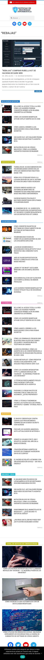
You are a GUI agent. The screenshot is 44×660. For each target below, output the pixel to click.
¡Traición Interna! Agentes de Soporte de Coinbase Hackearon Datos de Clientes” (27, 451)
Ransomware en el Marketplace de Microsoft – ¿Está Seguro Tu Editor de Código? (27, 511)
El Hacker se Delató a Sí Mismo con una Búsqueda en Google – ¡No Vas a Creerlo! (28, 461)
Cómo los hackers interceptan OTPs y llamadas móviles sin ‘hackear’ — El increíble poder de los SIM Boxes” (22, 570)
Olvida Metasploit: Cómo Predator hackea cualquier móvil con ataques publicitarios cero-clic (27, 362)
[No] (41, 653)
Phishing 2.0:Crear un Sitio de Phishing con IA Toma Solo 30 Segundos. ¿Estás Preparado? (26, 392)
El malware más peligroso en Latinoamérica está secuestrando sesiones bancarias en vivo (27, 481)
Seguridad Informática (25, 76)
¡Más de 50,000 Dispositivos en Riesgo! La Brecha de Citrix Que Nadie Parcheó (26, 259)
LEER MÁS (38, 91)
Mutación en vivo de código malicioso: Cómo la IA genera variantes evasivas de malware (26, 149)
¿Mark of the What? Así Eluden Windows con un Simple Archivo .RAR (26, 270)
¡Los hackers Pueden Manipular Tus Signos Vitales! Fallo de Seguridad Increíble (28, 290)
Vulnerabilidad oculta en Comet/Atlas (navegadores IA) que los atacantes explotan (27, 239)
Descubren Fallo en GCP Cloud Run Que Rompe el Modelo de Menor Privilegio (27, 280)
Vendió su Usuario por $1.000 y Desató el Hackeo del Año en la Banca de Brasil (26, 441)
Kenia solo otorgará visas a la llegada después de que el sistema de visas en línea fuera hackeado (27, 179)
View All (39, 155)
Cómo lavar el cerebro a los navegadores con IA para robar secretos (26, 129)
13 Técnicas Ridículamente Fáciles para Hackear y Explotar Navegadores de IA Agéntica (27, 382)
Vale (22, 657)
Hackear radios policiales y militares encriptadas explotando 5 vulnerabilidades (27, 200)
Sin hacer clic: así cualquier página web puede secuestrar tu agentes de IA (28, 139)
